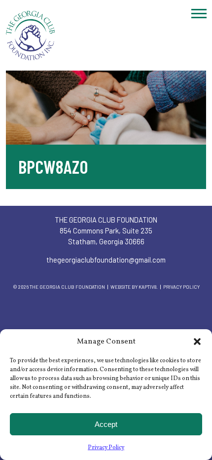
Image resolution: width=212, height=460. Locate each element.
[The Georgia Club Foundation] (106, 35)
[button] (197, 341)
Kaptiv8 (147, 287)
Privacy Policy (106, 448)
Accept (106, 424)
